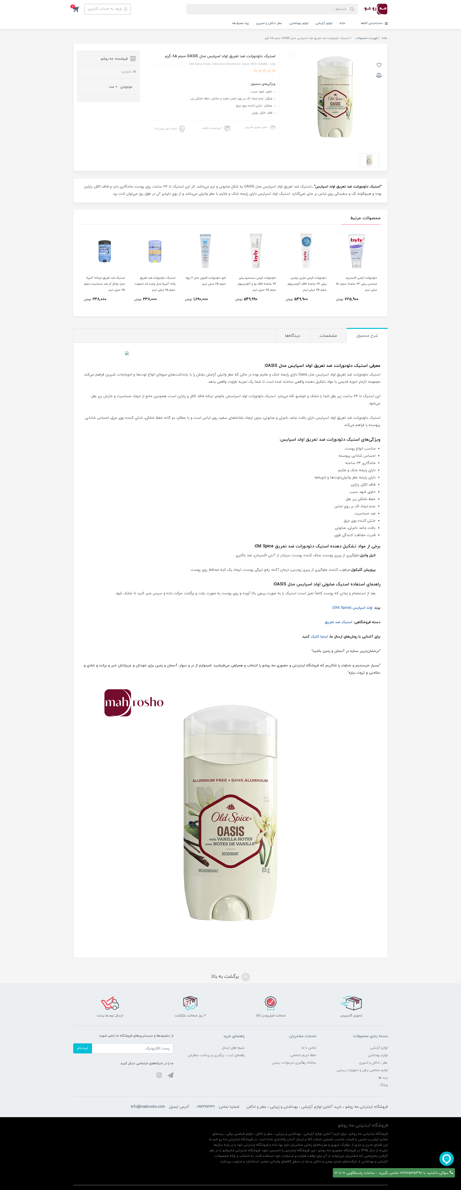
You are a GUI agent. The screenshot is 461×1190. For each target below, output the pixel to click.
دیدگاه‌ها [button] (292, 336)
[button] (78, 9)
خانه (342, 23)
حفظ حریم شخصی (303, 1055)
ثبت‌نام (82, 1048)
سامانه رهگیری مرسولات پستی (294, 1062)
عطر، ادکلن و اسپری (269, 23)
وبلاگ (384, 1085)
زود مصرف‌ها (240, 23)
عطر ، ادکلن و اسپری (373, 1062)
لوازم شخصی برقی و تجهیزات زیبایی (362, 1070)
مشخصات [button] (328, 336)
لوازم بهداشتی (298, 23)
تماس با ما (309, 1048)
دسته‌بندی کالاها (372, 23)
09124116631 (205, 1106)
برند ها (383, 1077)
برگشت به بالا (225, 976)
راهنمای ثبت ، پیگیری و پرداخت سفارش (216, 1055)
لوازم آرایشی (323, 23)
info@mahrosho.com (148, 1106)
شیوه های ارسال (233, 1048)
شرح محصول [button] (367, 336)
